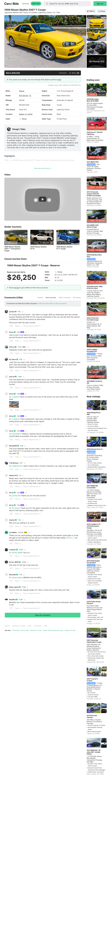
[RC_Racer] (6, 359)
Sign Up (100, 3)
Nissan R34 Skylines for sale (53, 630)
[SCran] (20, 119)
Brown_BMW (14, 562)
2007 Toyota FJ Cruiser (92, 680)
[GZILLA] (6, 347)
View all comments (42, 615)
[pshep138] (6, 311)
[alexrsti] (6, 376)
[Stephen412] (6, 475)
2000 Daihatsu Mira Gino (94, 256)
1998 (45, 626)
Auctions (25, 4)
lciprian (12, 520)
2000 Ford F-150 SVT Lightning (95, 133)
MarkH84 (12, 575)
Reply (17, 326)
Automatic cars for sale (20, 630)
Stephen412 (13, 475)
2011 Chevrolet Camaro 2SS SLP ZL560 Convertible (94, 193)
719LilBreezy (14, 463)
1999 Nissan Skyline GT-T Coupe (64, 248)
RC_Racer (12, 359)
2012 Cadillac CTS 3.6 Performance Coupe (93, 526)
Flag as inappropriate (30, 326)
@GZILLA (70, 538)
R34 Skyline (23, 96)
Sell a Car (36, 3)
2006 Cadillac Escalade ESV (92, 350)
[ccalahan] (6, 549)
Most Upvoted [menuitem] (51, 297)
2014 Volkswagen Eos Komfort (93, 562)
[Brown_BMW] (6, 562)
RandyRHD (13, 446)
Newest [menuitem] (40, 297)
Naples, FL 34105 (25, 114)
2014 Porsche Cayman (92, 716)
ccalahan (12, 550)
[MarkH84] (6, 574)
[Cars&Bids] (6, 532)
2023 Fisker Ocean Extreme (94, 602)
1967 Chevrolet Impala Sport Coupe (94, 641)
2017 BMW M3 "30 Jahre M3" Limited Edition (93, 752)
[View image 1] (14, 404)
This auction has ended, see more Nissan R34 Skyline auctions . (35, 80)
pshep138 (12, 311)
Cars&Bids (13, 532)
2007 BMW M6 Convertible (92, 487)
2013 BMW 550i (93, 162)
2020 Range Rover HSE (93, 413)
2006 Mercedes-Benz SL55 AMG (93, 100)
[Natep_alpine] (6, 587)
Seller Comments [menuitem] (64, 297)
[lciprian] (6, 520)
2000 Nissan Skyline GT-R (38, 248)
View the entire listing (41, 168)
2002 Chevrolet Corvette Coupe (93, 319)
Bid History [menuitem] (77, 297)
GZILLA (12, 347)
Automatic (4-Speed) (18, 626)
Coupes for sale (69, 630)
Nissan (21, 91)
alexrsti (12, 377)
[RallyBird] (6, 599)
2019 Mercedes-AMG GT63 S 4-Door (95, 287)
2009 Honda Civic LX (94, 449)
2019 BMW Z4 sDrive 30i (94, 382)
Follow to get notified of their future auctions (28, 288)
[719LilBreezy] (6, 463)
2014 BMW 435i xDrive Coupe (93, 226)
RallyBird (12, 599)
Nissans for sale (35, 630)
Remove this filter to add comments (53, 303)
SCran (24, 119)
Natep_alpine (14, 587)
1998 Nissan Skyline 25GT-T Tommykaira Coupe (12, 249)
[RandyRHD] (6, 445)
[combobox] (67, 3)
